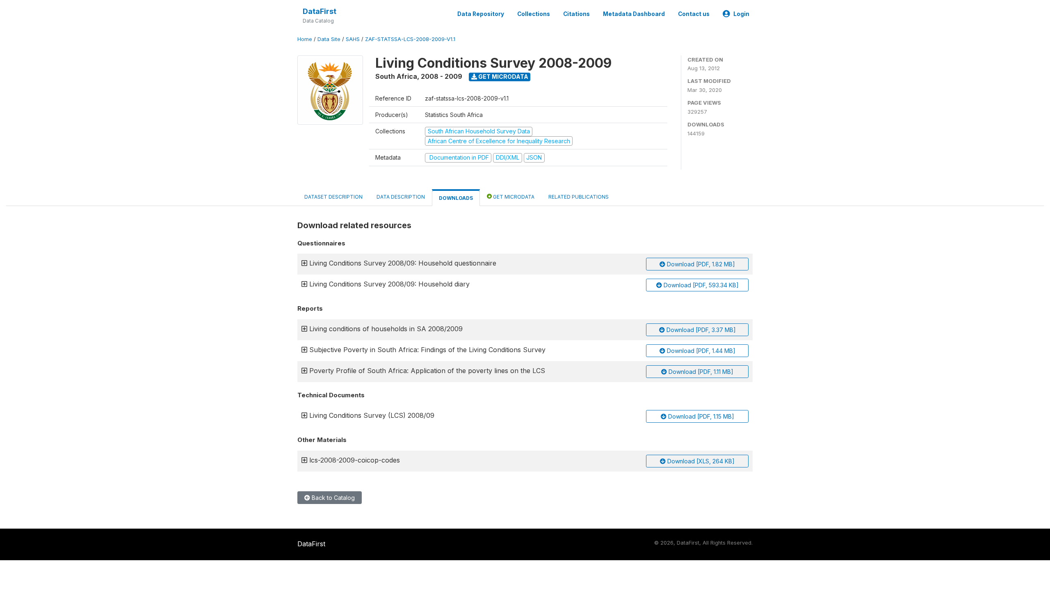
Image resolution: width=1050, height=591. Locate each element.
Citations (576, 14)
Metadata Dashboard (634, 14)
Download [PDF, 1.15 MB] (700, 416)
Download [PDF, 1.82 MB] (700, 264)
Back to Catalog (332, 497)
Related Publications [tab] (578, 197)
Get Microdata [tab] (513, 197)
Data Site (328, 39)
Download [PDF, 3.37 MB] (700, 329)
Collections (533, 14)
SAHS (353, 39)
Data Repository (480, 14)
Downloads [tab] (456, 198)
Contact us (694, 14)
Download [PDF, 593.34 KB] (700, 285)
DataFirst (319, 11)
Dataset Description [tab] (333, 197)
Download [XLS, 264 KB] (700, 461)
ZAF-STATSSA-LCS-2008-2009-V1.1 (410, 39)
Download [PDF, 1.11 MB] (700, 371)
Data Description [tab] (401, 197)
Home (304, 39)
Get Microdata (502, 76)
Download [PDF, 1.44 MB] (700, 350)
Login (741, 14)
